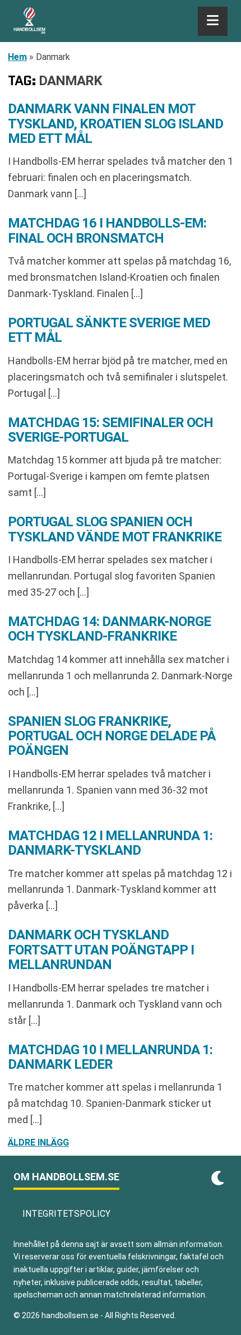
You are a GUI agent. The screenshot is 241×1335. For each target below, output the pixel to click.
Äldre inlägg (38, 1142)
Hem (17, 57)
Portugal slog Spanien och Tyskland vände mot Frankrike (114, 529)
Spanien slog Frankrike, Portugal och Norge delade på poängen (111, 736)
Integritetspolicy (66, 1213)
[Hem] (29, 21)
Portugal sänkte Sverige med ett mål (109, 330)
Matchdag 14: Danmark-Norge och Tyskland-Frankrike (109, 629)
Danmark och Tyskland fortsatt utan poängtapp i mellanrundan (101, 949)
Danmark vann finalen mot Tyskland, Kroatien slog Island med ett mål (115, 123)
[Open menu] (213, 21)
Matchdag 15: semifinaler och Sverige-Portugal (110, 430)
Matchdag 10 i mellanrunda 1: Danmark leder (110, 1057)
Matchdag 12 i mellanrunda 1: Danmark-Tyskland (110, 843)
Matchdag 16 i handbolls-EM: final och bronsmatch (107, 230)
